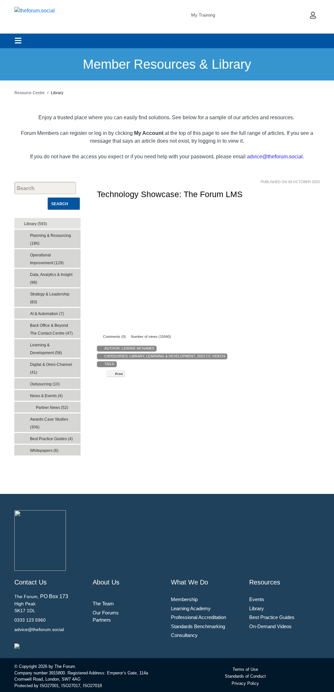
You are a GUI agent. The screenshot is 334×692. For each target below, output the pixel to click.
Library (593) (35, 224)
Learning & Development (170, 356)
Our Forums (106, 612)
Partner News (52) (52, 407)
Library (136, 356)
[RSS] (77, 222)
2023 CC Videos (211, 356)
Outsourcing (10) (45, 384)
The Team (103, 603)
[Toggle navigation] (18, 40)
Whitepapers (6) (44, 450)
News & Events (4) (46, 396)
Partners (102, 620)
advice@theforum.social (275, 156)
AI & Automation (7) (47, 313)
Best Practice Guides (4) (51, 439)
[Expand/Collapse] (70, 222)
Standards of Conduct (245, 676)
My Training (203, 15)
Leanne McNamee (138, 348)
